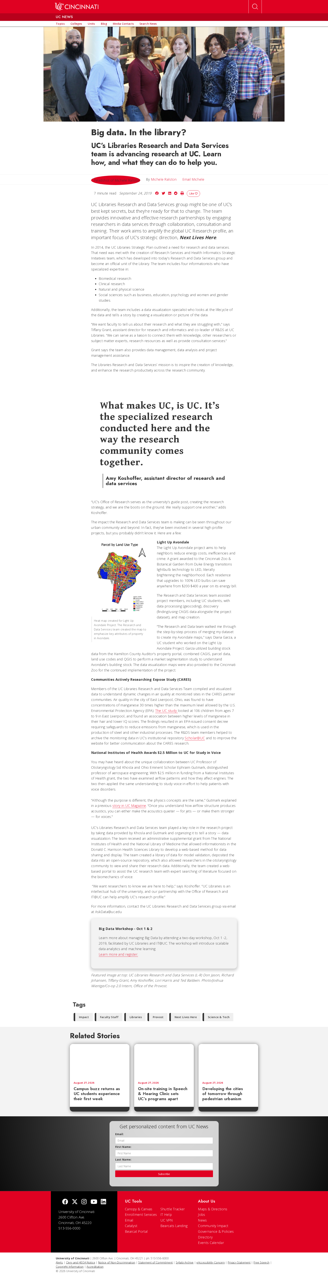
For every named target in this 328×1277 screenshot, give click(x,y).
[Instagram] (84, 1202)
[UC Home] (76, 6)
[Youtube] (94, 1202)
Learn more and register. (118, 954)
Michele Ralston (164, 179)
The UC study (166, 710)
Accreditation (95, 1266)
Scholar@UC (195, 738)
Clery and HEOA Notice (80, 1262)
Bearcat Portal (136, 1231)
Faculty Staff (109, 1017)
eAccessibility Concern (210, 1262)
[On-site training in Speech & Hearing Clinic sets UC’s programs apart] (164, 1061)
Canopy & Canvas (138, 1209)
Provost (158, 1017)
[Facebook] (65, 1202)
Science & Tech (218, 1017)
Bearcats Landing (174, 1225)
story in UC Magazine (129, 805)
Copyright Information (70, 1266)
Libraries (136, 1017)
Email (129, 1220)
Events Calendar (211, 1242)
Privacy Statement (239, 1262)
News (202, 1220)
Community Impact (213, 1225)
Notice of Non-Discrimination (116, 1262)
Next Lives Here (186, 1017)
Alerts (59, 1262)
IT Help (166, 1214)
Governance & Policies (216, 1231)
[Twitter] (75, 1202)
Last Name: (123, 1159)
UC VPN (166, 1220)
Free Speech (261, 1262)
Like (192, 193)
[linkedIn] (103, 1202)
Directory (205, 1237)
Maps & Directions (212, 1209)
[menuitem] (60, 24)
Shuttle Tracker (172, 1209)
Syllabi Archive (185, 1262)
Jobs (201, 1214)
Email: (119, 1134)
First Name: (123, 1147)
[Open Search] (255, 6)
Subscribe (164, 1174)
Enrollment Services (141, 1214)
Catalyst (131, 1225)
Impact (84, 1017)
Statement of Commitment (155, 1262)
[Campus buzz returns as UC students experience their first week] (99, 1061)
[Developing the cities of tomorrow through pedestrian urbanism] (228, 1061)
